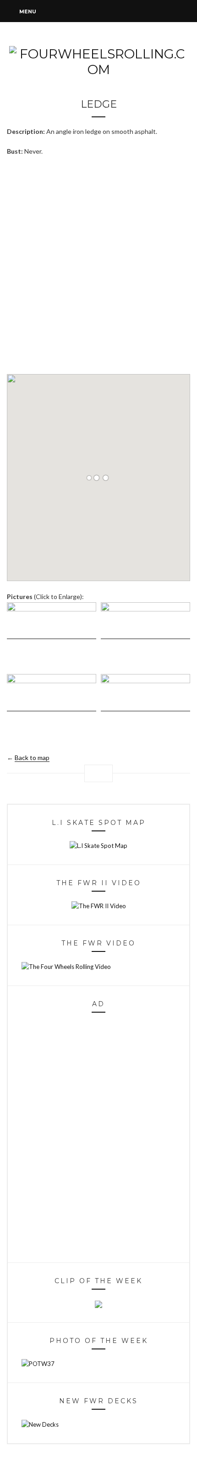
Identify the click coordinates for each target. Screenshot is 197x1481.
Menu (27, 11)
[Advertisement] (98, 265)
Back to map (32, 757)
